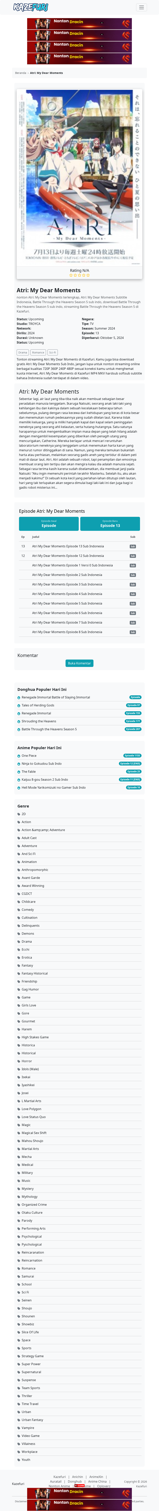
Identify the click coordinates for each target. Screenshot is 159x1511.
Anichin (78, 1477)
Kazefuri (60, 1477)
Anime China (97, 1481)
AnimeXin (96, 1477)
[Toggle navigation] (141, 7)
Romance (38, 352)
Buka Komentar (79, 663)
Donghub (75, 1481)
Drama (22, 352)
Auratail (56, 1481)
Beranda (20, 73)
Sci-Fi (52, 352)
